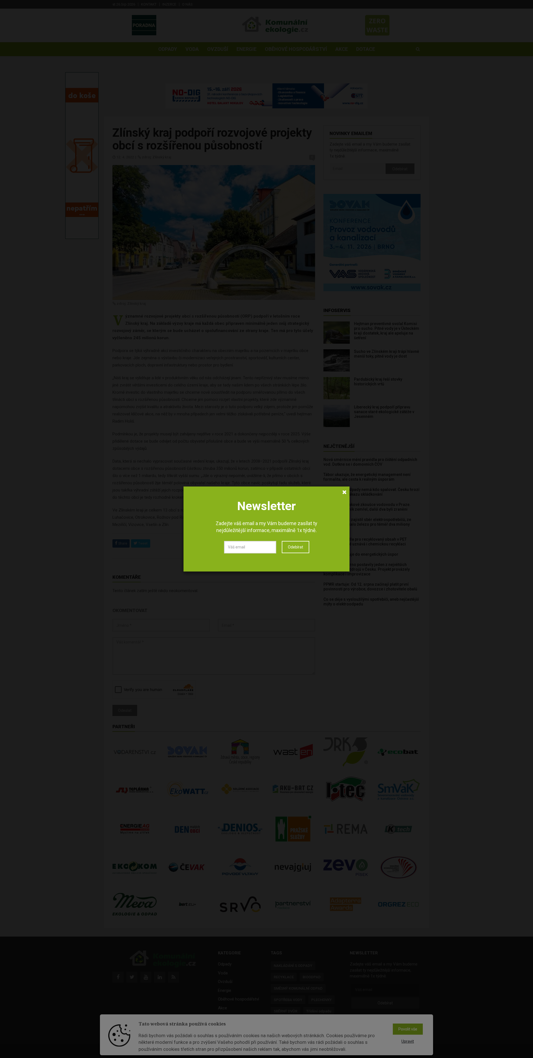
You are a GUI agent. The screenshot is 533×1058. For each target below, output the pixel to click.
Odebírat (295, 547)
